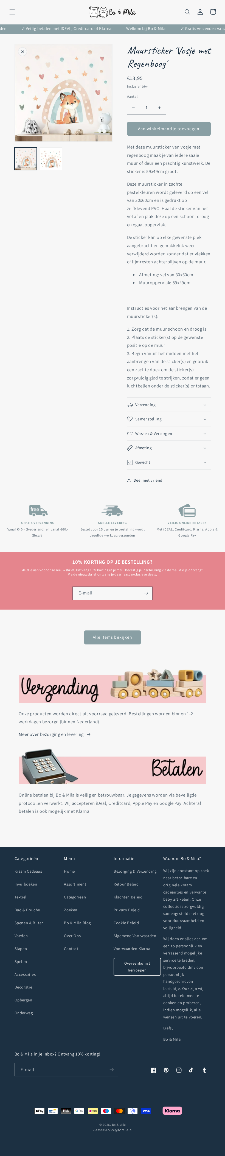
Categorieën (75, 897)
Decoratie (23, 987)
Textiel (21, 897)
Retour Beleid (126, 884)
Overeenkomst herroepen (137, 967)
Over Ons (72, 935)
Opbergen (23, 1000)
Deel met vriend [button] (148, 480)
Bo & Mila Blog (77, 922)
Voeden (21, 935)
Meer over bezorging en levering (51, 734)
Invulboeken (26, 884)
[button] (12, 11)
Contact (71, 948)
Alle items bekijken (113, 637)
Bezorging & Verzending (135, 871)
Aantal (132, 96)
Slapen (21, 948)
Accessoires (25, 974)
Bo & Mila (119, 1125)
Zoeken (70, 909)
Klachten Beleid (128, 897)
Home (69, 871)
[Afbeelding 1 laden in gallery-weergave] (26, 158)
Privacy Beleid (127, 909)
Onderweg (24, 1012)
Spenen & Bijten (29, 922)
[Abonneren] (145, 593)
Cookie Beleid (126, 922)
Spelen (21, 961)
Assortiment (75, 884)
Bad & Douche (27, 909)
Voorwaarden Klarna (132, 948)
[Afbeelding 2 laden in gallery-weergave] (51, 158)
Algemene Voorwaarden (135, 935)
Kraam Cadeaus (28, 871)
